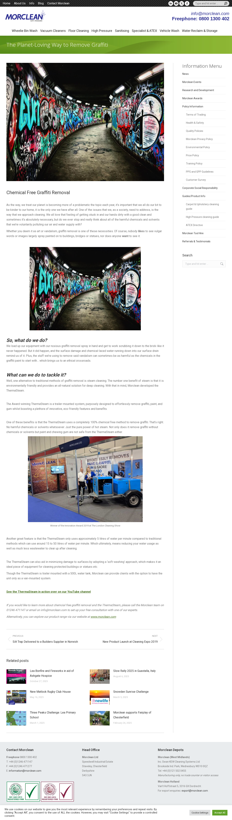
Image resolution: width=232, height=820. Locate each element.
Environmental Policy (198, 147)
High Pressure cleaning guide (202, 217)
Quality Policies (194, 130)
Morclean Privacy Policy (199, 139)
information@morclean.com (25, 770)
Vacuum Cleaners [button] (53, 31)
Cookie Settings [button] (200, 812)
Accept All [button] (219, 812)
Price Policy (192, 155)
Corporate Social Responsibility (200, 188)
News (185, 73)
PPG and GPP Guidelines (200, 171)
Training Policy (194, 163)
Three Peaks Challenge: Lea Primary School (53, 715)
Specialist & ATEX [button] (144, 31)
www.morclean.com (103, 616)
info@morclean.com (210, 13)
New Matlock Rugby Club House (50, 691)
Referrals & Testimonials (196, 241)
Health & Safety (195, 122)
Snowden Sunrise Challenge (131, 691)
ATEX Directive (194, 225)
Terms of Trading (196, 114)
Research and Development (198, 90)
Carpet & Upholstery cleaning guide (202, 206)
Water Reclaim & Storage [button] (200, 31)
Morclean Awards (192, 98)
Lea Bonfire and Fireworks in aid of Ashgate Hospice (52, 673)
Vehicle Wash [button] (169, 31)
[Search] (225, 3)
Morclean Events (191, 82)
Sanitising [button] (122, 31)
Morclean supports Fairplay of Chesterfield (132, 715)
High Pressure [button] (102, 31)
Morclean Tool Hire (193, 233)
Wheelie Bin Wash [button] (25, 31)
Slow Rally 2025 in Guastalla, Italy (134, 671)
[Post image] (16, 676)
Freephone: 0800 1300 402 (200, 18)
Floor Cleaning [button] (79, 31)
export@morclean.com (195, 790)
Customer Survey (196, 179)
